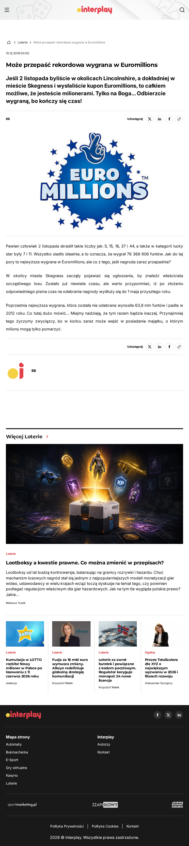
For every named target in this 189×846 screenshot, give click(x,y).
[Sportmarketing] (22, 805)
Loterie (23, 42)
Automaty (14, 744)
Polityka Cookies (105, 826)
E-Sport (12, 760)
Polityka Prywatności (67, 826)
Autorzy (103, 744)
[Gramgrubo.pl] (177, 805)
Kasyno (12, 775)
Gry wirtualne (16, 768)
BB (8, 118)
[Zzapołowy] (105, 805)
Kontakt (103, 752)
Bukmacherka (17, 752)
